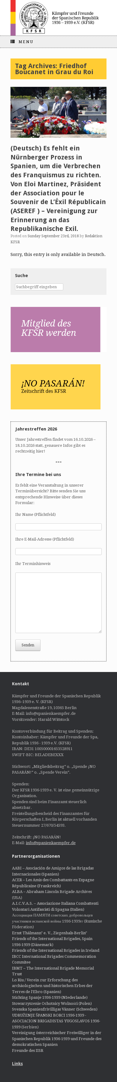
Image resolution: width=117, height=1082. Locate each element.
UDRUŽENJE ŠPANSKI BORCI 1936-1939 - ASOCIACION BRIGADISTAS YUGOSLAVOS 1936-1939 (56, 1021)
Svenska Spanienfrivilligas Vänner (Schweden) (55, 1009)
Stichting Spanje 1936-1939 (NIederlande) (50, 997)
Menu (26, 41)
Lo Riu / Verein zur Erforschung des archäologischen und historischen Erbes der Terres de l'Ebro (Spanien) (52, 986)
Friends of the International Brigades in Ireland (55, 950)
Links (17, 1063)
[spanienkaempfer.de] (58, 18)
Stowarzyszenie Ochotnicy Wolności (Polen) (52, 1003)
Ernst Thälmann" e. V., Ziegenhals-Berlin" (49, 933)
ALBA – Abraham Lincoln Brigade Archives (52, 891)
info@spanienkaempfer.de (51, 843)
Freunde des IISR (27, 1050)
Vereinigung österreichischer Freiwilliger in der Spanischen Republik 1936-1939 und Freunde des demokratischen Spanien (56, 1038)
